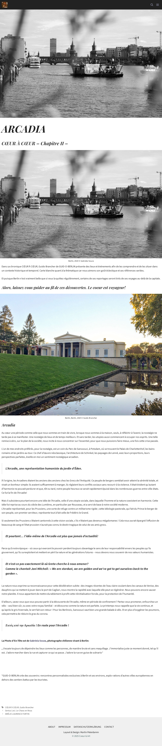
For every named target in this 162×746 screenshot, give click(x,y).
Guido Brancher (27, 707)
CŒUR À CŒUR (12, 707)
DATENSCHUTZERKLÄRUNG (87, 727)
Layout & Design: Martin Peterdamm (81, 732)
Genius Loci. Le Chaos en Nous (18, 710)
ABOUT (51, 727)
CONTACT (109, 727)
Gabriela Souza (38, 641)
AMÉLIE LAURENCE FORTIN (17, 713)
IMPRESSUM (64, 727)
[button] (152, 5)
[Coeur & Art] (5, 5)
